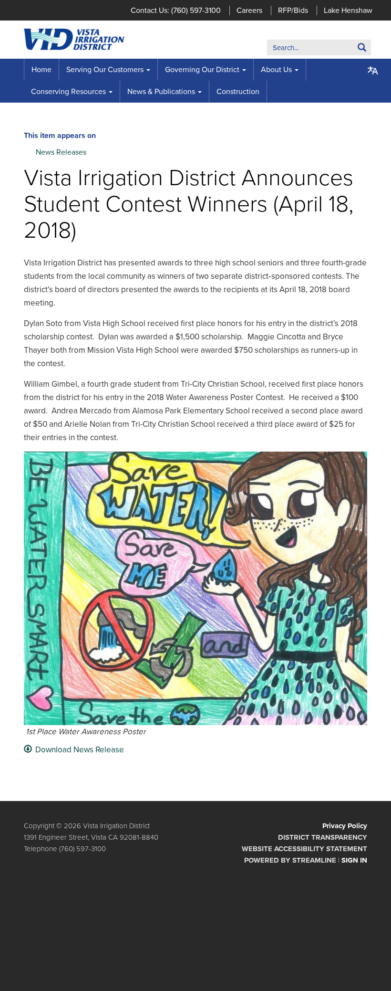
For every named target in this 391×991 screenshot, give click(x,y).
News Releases (61, 152)
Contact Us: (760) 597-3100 (176, 10)
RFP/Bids (293, 10)
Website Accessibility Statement (304, 848)
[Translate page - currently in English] (373, 71)
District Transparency (322, 837)
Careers (249, 10)
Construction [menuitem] (237, 91)
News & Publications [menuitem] (161, 91)
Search (347, 49)
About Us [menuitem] (276, 69)
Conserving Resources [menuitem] (68, 91)
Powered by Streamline (290, 860)
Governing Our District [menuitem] (202, 69)
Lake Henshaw (348, 10)
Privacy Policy (344, 826)
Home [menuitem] (41, 69)
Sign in (354, 860)
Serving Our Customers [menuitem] (105, 69)
